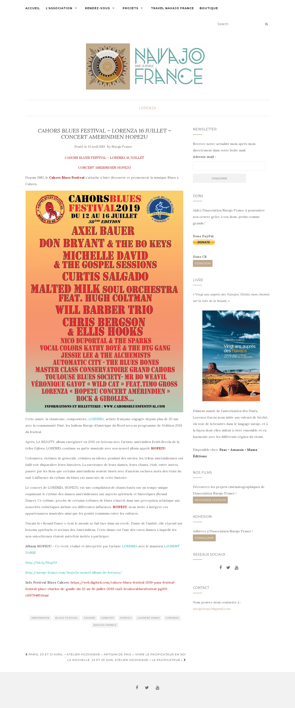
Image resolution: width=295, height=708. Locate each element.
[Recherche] (266, 24)
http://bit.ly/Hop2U (41, 562)
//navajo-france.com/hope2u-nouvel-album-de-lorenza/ (77, 572)
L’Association (59, 8)
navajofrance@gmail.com (211, 609)
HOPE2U (126, 617)
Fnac (223, 450)
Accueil (32, 8)
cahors (89, 617)
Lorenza (147, 108)
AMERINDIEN (40, 617)
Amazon (237, 450)
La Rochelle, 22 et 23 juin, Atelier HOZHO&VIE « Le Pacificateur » (125, 660)
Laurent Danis (149, 617)
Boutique (209, 8)
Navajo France (122, 147)
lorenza (172, 617)
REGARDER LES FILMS (210, 500)
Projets (130, 8)
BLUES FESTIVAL (66, 617)
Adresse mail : (204, 157)
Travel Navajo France (172, 8)
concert (107, 617)
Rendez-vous (97, 8)
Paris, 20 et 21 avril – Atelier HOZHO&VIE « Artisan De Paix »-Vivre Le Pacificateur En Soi (107, 654)
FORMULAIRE (204, 537)
